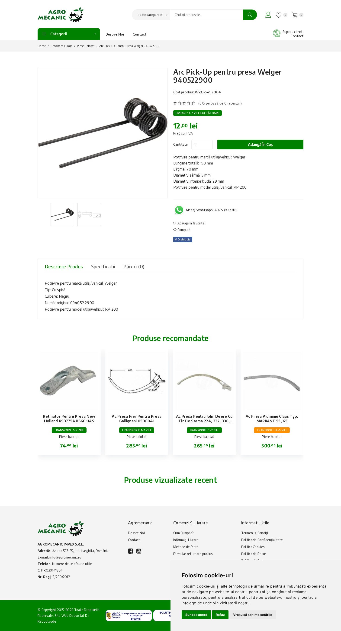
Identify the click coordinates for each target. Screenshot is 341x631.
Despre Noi (115, 34)
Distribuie (183, 239)
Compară (183, 230)
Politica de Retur (253, 554)
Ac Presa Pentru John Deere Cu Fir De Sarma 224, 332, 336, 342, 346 (204, 421)
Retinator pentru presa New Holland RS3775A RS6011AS (69, 418)
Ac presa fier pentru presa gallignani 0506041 (136, 418)
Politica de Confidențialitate (262, 540)
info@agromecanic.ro (65, 557)
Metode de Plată (186, 547)
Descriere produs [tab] (64, 266)
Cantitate (180, 144)
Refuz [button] (220, 615)
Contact (139, 34)
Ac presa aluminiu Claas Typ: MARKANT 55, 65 (272, 418)
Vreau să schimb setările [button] (252, 615)
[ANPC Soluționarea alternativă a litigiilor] (129, 615)
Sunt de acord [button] (196, 615)
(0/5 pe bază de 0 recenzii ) (220, 103)
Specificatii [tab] (103, 266)
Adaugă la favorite (191, 223)
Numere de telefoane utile (72, 564)
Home (42, 46)
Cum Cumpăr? (183, 533)
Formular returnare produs (193, 554)
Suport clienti (293, 32)
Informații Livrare (185, 540)
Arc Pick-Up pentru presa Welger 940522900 (227, 75)
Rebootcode (47, 621)
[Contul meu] (268, 15)
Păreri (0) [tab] (133, 266)
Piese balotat (86, 46)
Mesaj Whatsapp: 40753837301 (211, 210)
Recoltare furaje (61, 46)
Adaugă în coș (260, 144)
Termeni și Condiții (255, 533)
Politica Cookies (253, 547)
